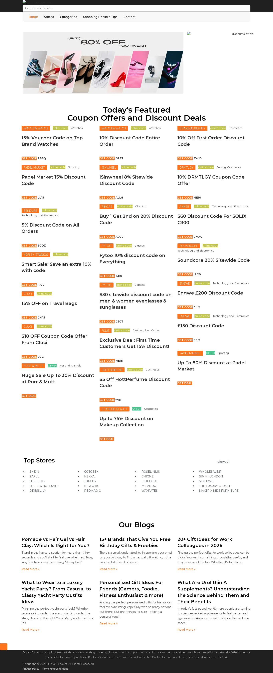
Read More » (31, 569)
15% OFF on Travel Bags (49, 303)
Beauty (221, 167)
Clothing (140, 206)
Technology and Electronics (40, 215)
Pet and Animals (70, 365)
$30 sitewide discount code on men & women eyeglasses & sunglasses (136, 301)
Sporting (73, 167)
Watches (77, 128)
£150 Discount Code (200, 326)
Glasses (140, 245)
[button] (223, 461)
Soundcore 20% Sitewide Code (213, 260)
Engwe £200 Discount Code (210, 293)
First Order (152, 330)
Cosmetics (152, 369)
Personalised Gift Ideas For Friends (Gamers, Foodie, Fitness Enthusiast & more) (131, 589)
